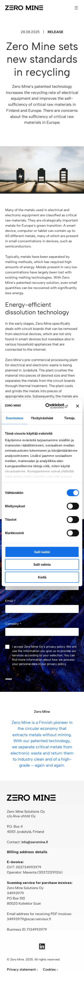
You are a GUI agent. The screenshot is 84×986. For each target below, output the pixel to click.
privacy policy (56, 664)
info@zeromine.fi (34, 842)
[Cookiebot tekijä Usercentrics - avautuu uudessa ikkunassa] (51, 406)
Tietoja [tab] (69, 418)
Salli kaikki (42, 552)
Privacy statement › (22, 969)
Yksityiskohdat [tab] (42, 418)
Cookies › (50, 969)
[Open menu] (76, 7)
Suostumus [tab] (14, 418)
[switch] (73, 506)
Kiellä (42, 577)
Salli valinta (42, 564)
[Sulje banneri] (77, 406)
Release (55, 32)
